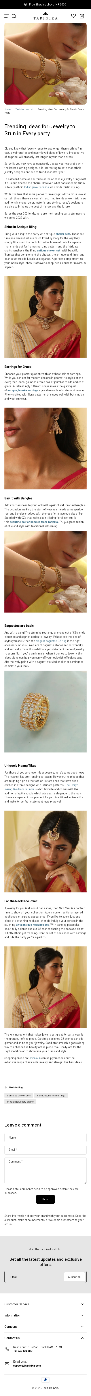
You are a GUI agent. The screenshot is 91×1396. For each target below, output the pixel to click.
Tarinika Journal (24, 109)
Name (13, 1137)
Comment (16, 1161)
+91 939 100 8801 (23, 1351)
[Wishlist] (73, 15)
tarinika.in (34, 1058)
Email (13, 1149)
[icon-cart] (82, 15)
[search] (14, 15)
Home (7, 109)
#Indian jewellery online (20, 1101)
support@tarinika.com (27, 1365)
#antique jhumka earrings (51, 1095)
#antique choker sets (19, 1095)
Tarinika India (50, 1388)
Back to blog (16, 1087)
